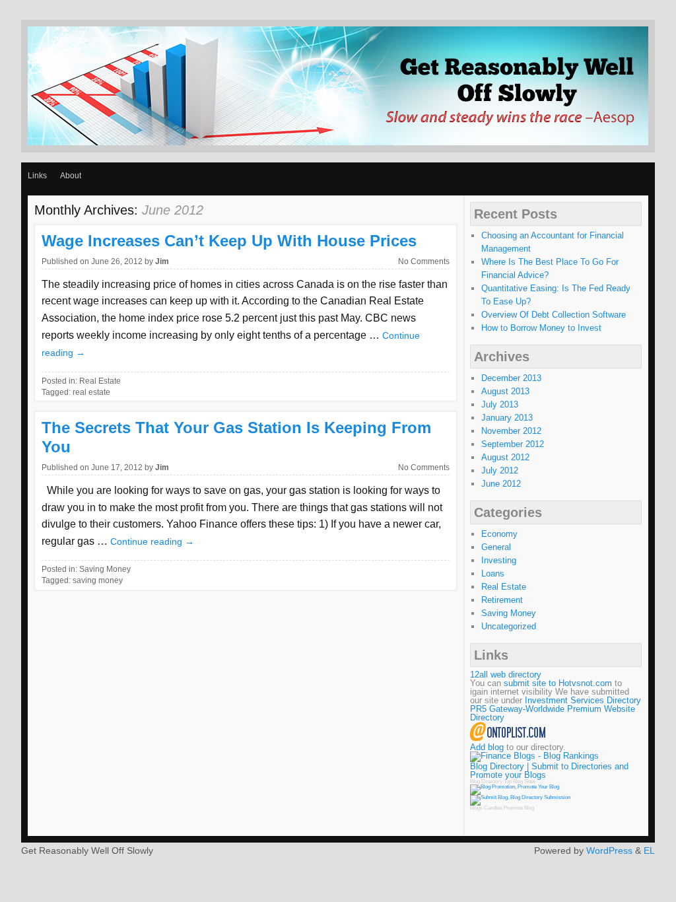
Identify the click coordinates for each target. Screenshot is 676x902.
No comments (424, 261)
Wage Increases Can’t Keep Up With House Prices (229, 241)
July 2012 (499, 470)
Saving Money (105, 569)
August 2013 (505, 391)
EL (649, 850)
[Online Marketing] (508, 739)
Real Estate (100, 381)
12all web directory (505, 674)
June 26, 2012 (117, 261)
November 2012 (511, 431)
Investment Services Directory (583, 700)
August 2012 (505, 457)
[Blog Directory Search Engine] (520, 797)
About (70, 175)
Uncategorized (508, 626)
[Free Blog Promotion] (514, 787)
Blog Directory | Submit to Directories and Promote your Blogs (549, 770)
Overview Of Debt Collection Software (553, 315)
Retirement (502, 600)
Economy (499, 534)
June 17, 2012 (117, 467)
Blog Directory (486, 781)
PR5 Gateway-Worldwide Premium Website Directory (552, 713)
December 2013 (511, 378)
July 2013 (499, 404)
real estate (91, 392)
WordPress (609, 850)
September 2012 (512, 444)
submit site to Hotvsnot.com (558, 683)
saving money (98, 580)
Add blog (487, 747)
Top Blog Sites (519, 781)
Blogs (476, 808)
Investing (498, 560)
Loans (492, 573)
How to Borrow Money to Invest (541, 328)
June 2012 (501, 484)
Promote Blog (519, 808)
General (496, 547)
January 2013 (507, 418)
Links (37, 175)
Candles (493, 808)
